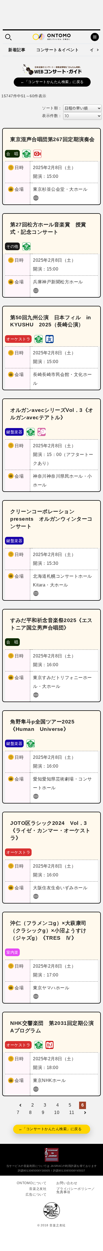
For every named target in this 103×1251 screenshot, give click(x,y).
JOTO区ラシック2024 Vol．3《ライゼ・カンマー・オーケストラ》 (50, 830)
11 (71, 1112)
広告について (36, 1194)
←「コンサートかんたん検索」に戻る (52, 82)
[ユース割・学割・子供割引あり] (26, 153)
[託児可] (41, 431)
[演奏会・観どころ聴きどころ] (49, 339)
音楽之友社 (38, 1189)
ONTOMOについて (32, 1183)
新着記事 (16, 49)
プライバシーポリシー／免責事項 (75, 1190)
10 (56, 1112)
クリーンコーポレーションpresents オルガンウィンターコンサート (51, 519)
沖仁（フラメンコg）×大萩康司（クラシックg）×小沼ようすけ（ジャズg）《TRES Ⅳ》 (48, 930)
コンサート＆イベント (57, 49)
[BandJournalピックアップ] (49, 1044)
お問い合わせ (66, 1183)
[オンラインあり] (37, 153)
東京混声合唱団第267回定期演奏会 (52, 139)
